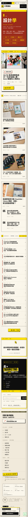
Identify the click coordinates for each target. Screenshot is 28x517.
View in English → (10, 513)
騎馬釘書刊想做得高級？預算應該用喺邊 (8, 120)
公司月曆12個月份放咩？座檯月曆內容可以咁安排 (10, 146)
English (12, 506)
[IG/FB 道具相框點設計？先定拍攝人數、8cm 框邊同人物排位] (14, 61)
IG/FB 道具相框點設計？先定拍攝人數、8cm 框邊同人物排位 (11, 77)
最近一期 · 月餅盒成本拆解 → (14, 405)
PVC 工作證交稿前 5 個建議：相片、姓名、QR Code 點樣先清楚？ (12, 172)
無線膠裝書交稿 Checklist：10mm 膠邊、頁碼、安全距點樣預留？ (13, 201)
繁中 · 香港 (5, 506)
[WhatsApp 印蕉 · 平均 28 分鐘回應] (25, 514)
